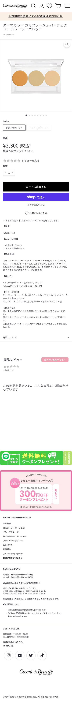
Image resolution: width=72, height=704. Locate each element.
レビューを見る (30, 160)
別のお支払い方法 (36, 204)
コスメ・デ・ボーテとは (14, 527)
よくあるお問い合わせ (13, 553)
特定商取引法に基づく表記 (15, 536)
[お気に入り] (50, 6)
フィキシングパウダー (24, 323)
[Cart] (58, 6)
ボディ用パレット (14, 127)
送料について (10, 337)
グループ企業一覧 (11, 532)
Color (6, 121)
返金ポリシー (9, 545)
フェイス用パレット (39, 127)
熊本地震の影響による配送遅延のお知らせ (36, 16)
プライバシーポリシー (13, 540)
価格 (5, 138)
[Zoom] (67, 44)
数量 (5, 165)
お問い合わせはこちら (13, 557)
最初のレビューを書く (55, 359)
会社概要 (7, 523)
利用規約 (7, 549)
